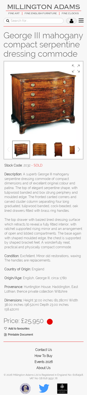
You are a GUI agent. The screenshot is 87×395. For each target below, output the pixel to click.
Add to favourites (18, 328)
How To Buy (43, 356)
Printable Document (20, 334)
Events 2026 (44, 362)
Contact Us (43, 350)
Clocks (10, 58)
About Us (43, 368)
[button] (76, 68)
